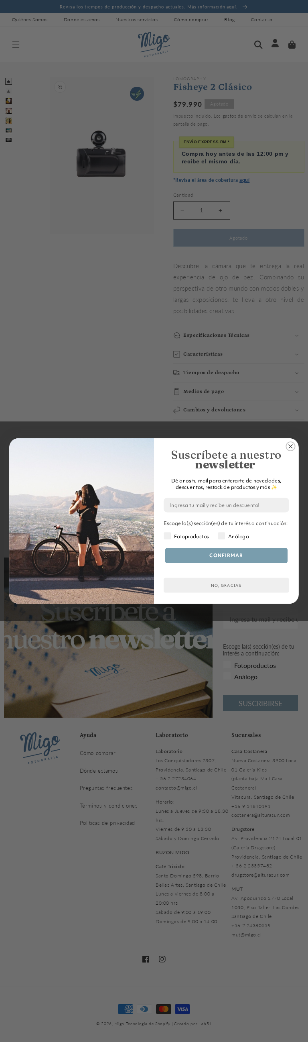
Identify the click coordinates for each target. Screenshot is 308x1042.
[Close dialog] (290, 446)
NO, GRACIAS (226, 585)
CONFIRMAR (226, 555)
